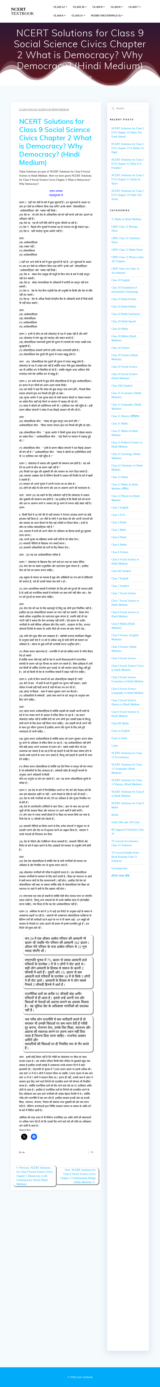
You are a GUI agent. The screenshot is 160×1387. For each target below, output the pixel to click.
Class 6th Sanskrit (121, 571)
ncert (22, 11)
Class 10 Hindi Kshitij (123, 306)
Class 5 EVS (118, 515)
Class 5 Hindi (118, 522)
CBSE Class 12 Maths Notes (127, 249)
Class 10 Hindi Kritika (123, 299)
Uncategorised (119, 868)
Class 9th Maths (120, 723)
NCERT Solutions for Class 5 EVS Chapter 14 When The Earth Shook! (127, 132)
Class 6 (58, 15)
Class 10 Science (120, 347)
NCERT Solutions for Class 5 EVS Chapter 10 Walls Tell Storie (127, 195)
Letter (114, 745)
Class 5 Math (118, 529)
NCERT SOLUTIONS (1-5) (106, 15)
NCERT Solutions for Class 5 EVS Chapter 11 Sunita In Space (127, 179)
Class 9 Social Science (123, 658)
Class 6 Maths (119, 544)
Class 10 (78, 7)
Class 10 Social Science (124, 366)
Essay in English (120, 730)
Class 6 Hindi (118, 537)
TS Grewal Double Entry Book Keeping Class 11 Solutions (125, 856)
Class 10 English (120, 280)
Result (114, 814)
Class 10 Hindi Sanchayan (125, 314)
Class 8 (116, 7)
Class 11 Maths (119, 423)
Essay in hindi (119, 738)
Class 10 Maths (119, 328)
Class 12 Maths (119, 477)
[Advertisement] (128, 951)
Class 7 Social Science (123, 593)
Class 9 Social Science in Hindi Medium (44, 109)
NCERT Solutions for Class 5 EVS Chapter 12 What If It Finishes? (127, 163)
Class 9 (97, 7)
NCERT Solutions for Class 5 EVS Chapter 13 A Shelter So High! (127, 148)
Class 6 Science (119, 552)
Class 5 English (119, 507)
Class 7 (134, 7)
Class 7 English (119, 578)
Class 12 (59, 7)
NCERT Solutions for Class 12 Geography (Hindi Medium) (126, 768)
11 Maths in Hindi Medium (126, 219)
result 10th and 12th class (125, 822)
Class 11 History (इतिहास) (125, 416)
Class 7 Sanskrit (120, 585)
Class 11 (77, 15)
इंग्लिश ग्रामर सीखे (120, 875)
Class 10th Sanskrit (121, 385)
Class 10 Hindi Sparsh (123, 321)
